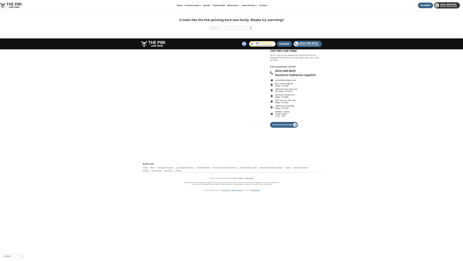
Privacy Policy (225, 190)
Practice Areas (192, 5)
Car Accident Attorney (185, 168)
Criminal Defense (203, 168)
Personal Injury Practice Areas (225, 168)
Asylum (288, 168)
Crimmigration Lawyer (248, 168)
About (180, 5)
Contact (263, 5)
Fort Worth (249, 178)
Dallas (240, 178)
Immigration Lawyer (165, 168)
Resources (232, 5)
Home (145, 168)
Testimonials (219, 5)
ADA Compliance (237, 190)
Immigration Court (300, 168)
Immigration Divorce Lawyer (271, 168)
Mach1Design (255, 190)
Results (206, 5)
